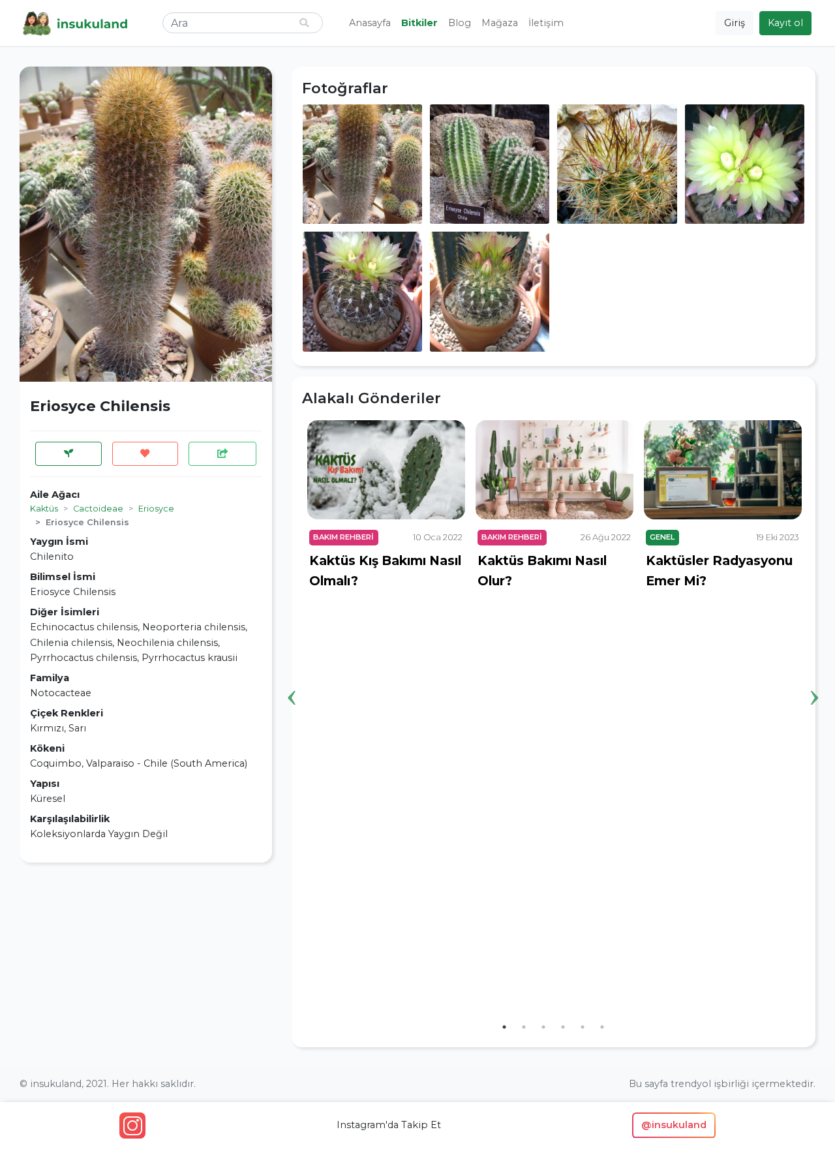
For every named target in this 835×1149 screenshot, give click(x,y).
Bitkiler (419, 23)
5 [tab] (582, 1027)
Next (814, 677)
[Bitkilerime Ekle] (68, 454)
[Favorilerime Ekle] (145, 454)
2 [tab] (523, 1027)
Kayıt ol (785, 23)
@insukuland (673, 1125)
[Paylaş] (222, 454)
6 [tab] (602, 1027)
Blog (459, 23)
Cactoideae (98, 508)
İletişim (546, 23)
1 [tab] (504, 1027)
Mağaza (499, 23)
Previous (292, 677)
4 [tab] (562, 1027)
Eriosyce (156, 508)
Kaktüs (44, 508)
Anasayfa (370, 23)
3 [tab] (543, 1027)
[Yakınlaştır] (362, 163)
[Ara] (304, 23)
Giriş (734, 23)
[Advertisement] (146, 964)
